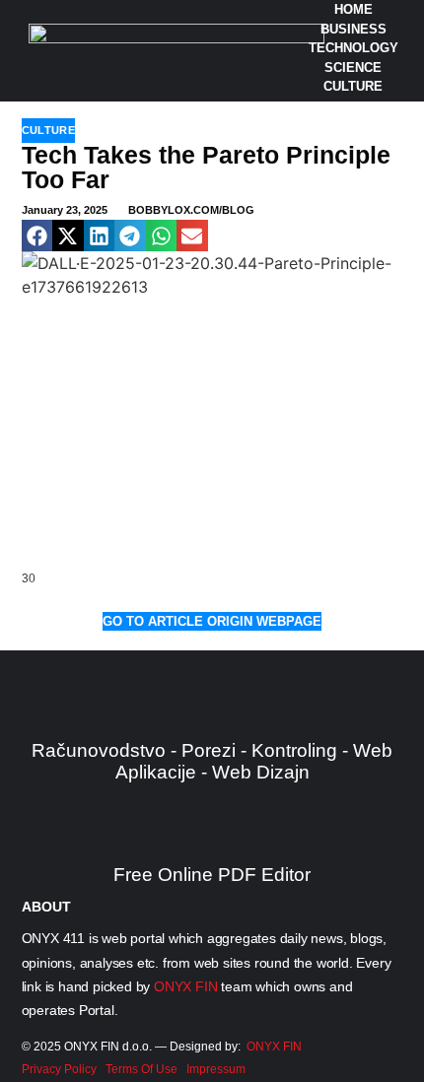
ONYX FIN (185, 986)
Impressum (216, 1069)
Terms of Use (141, 1069)
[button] (37, 235)
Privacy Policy (59, 1069)
